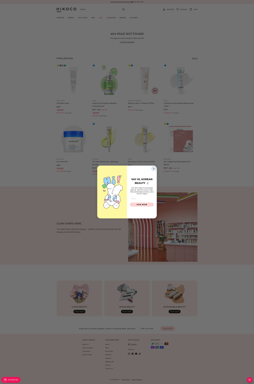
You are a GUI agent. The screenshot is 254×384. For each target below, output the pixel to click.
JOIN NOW (142, 204)
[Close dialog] (154, 169)
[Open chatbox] (249, 380)
